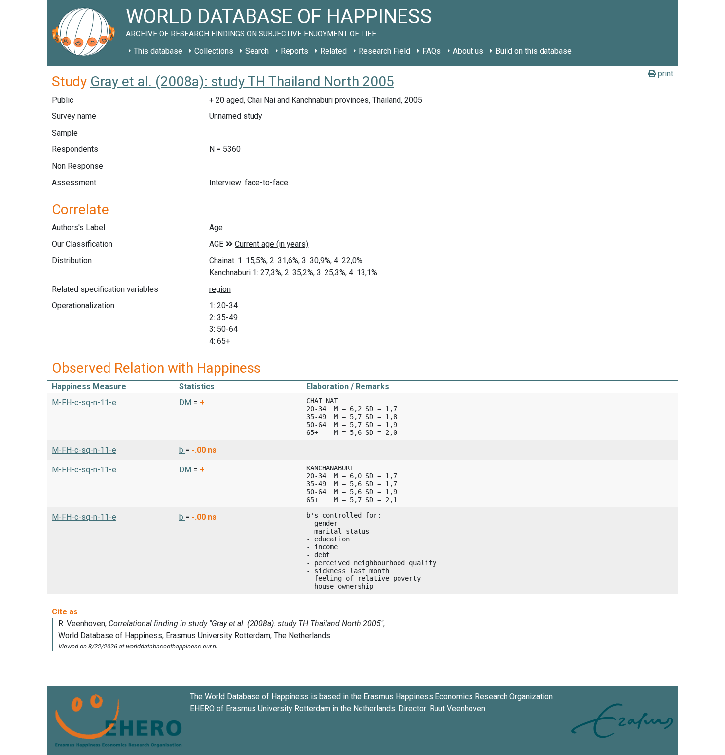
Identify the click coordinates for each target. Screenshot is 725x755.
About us (468, 51)
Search (257, 51)
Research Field (384, 51)
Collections (213, 51)
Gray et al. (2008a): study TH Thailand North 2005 (242, 81)
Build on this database (533, 51)
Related (333, 51)
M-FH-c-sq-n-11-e (84, 402)
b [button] (182, 450)
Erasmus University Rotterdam (278, 708)
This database (158, 51)
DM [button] (186, 402)
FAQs (431, 51)
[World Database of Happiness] (86, 33)
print (664, 73)
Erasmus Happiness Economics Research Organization (458, 696)
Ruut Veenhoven (457, 708)
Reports (294, 51)
